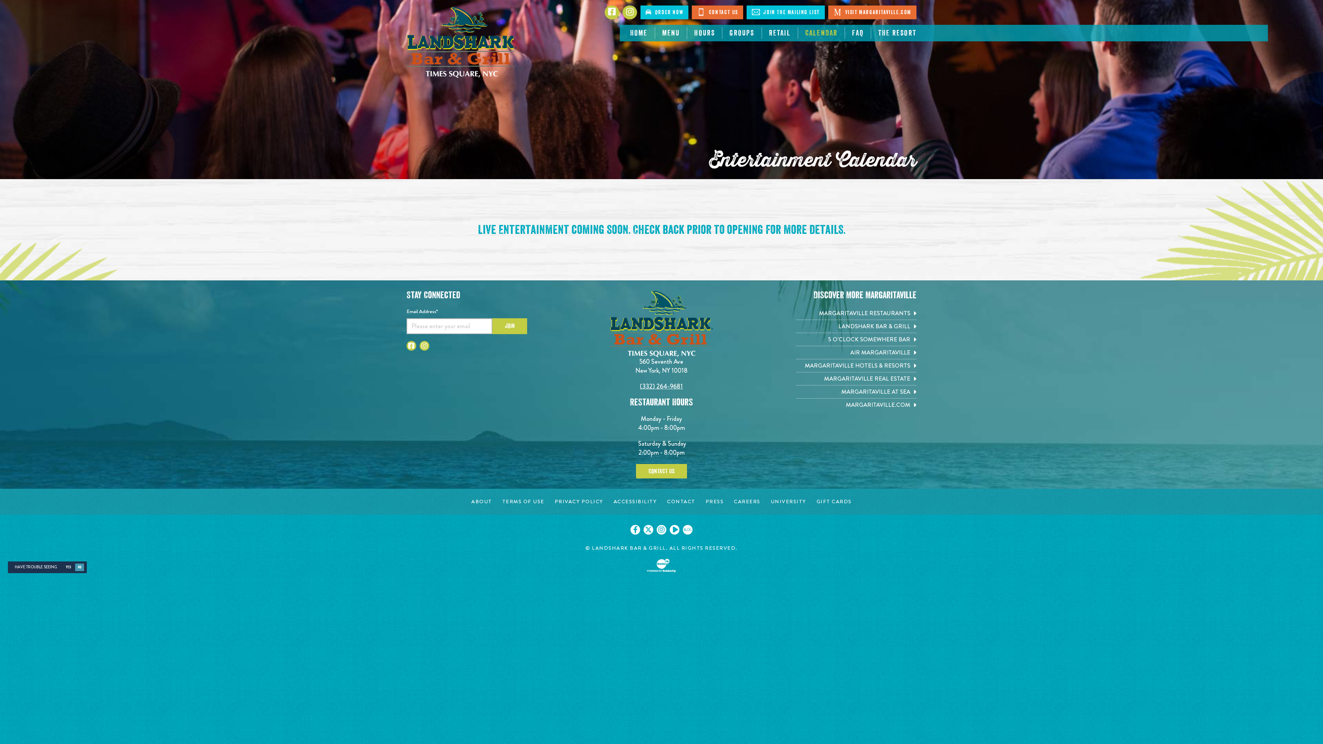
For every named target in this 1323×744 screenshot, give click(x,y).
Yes (68, 567)
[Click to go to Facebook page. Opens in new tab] (411, 346)
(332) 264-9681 (661, 386)
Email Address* (422, 311)
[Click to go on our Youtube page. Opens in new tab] (674, 530)
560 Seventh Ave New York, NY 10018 (661, 366)
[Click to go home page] (462, 42)
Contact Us (722, 12)
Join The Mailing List (791, 12)
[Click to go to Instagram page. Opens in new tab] (424, 346)
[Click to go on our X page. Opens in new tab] (648, 530)
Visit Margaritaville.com (877, 12)
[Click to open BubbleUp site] (661, 565)
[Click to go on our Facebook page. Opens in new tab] (635, 530)
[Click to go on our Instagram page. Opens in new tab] (661, 530)
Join (510, 326)
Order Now (668, 12)
